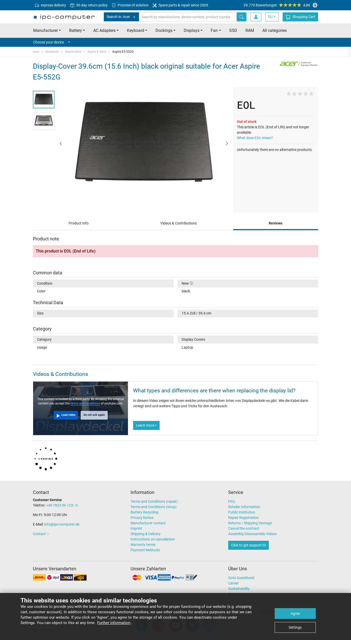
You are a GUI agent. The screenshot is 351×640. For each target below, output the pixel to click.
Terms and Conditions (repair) (154, 501)
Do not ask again (94, 415)
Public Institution (241, 512)
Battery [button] (75, 30)
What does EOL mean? (255, 138)
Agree (295, 613)
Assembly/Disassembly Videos (252, 534)
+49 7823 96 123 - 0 (62, 505)
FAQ (231, 501)
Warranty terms (143, 545)
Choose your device (48, 42)
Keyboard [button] (135, 30)
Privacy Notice (142, 518)
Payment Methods (145, 550)
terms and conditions (85, 403)
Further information (113, 622)
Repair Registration (243, 518)
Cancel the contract (243, 528)
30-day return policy (91, 5)
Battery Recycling (144, 512)
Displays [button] (191, 30)
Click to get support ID (248, 545)
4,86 (277, 5)
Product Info (79, 223)
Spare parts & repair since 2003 (183, 5)
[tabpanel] (144, 143)
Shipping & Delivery (146, 534)
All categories (274, 30)
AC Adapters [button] (104, 30)
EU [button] (270, 17)
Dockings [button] (163, 30)
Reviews (275, 223)
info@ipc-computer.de (61, 524)
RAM (249, 30)
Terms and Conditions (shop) (154, 507)
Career (233, 583)
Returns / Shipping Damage (250, 523)
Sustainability (239, 589)
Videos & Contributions (178, 223)
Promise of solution (133, 5)
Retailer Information (244, 507)
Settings (295, 627)
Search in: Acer (118, 17)
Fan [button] (214, 30)
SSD (233, 30)
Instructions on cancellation (153, 539)
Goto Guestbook (241, 578)
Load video (68, 415)
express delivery (53, 5)
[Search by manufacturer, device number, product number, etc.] (241, 16)
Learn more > (146, 425)
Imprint (136, 528)
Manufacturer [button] (45, 30)
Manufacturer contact (148, 523)
